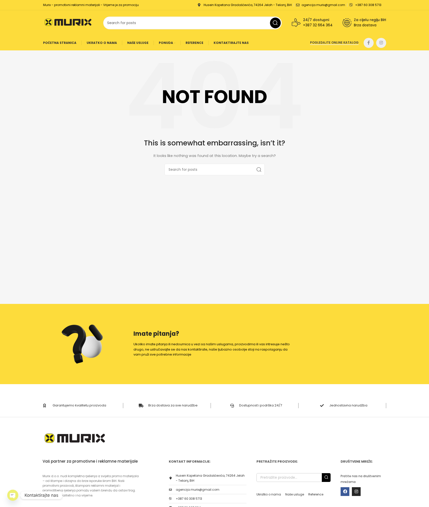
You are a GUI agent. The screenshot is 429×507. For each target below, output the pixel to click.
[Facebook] (345, 491)
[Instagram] (356, 491)
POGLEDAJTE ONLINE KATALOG (334, 43)
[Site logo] (68, 22)
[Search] (259, 169)
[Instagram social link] (381, 43)
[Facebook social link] (369, 43)
